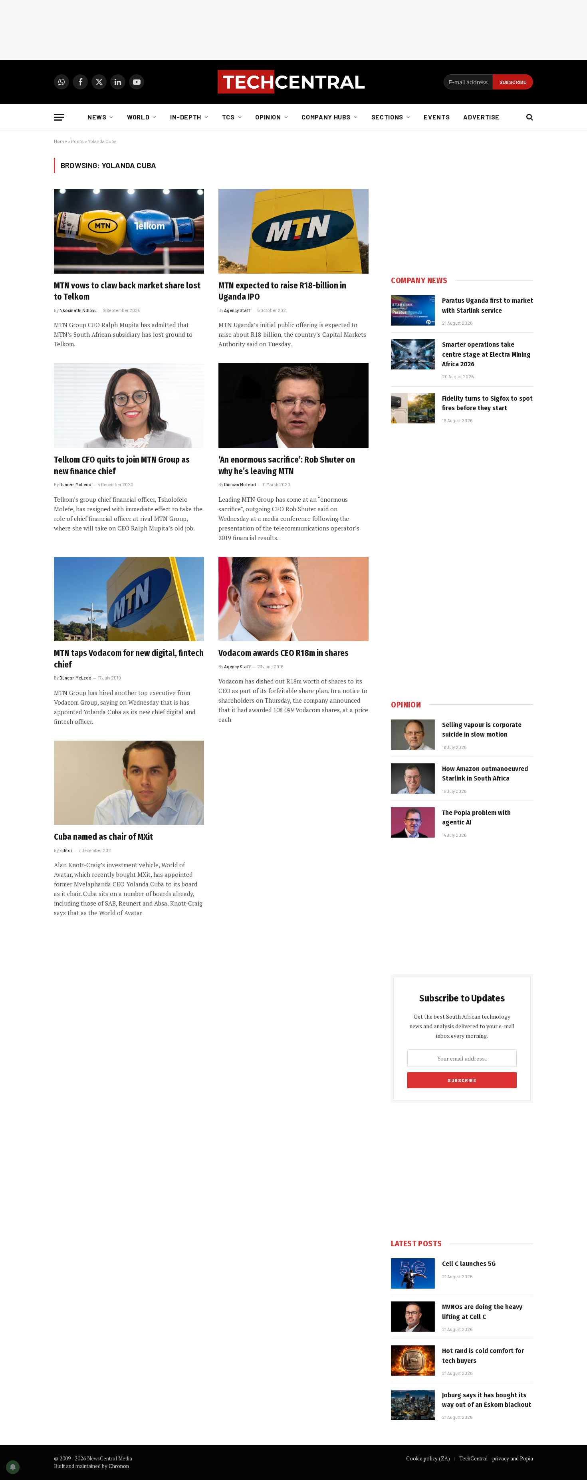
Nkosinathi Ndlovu (78, 310)
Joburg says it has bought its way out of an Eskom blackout (486, 1400)
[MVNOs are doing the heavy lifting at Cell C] (413, 1316)
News (97, 117)
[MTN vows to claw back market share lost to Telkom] (129, 231)
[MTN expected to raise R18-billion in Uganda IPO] (293, 231)
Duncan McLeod (75, 484)
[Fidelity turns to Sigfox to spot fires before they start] (413, 408)
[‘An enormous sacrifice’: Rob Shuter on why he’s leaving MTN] (293, 405)
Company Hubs (326, 117)
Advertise (481, 117)
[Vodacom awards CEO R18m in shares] (293, 599)
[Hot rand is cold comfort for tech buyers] (413, 1360)
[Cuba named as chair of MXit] (129, 783)
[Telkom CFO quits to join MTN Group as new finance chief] (129, 405)
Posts (77, 141)
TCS (228, 117)
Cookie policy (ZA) (428, 1458)
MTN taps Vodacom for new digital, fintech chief (129, 659)
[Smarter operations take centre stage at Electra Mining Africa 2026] (413, 354)
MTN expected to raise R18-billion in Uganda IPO (282, 291)
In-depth (185, 117)
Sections (387, 117)
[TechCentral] (293, 82)
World (138, 117)
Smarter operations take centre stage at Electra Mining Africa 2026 (486, 354)
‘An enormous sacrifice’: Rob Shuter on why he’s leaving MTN (286, 466)
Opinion (268, 117)
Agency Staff (237, 310)
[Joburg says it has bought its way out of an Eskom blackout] (413, 1405)
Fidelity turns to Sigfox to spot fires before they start (487, 403)
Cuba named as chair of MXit (103, 837)
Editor (65, 850)
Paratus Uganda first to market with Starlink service (487, 305)
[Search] (529, 117)
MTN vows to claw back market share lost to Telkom (127, 291)
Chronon (119, 1466)
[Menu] (59, 117)
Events (437, 117)
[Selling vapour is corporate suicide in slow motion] (413, 734)
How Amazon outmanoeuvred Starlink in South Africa (485, 774)
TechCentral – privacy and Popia (496, 1458)
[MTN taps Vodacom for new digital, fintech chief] (129, 599)
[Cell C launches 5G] (413, 1273)
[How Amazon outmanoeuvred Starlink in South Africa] (413, 778)
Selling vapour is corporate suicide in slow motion (482, 730)
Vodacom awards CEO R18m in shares (283, 653)
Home (60, 141)
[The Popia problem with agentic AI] (413, 822)
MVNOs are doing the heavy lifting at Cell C (482, 1312)
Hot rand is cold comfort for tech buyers (483, 1356)
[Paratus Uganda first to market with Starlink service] (413, 310)
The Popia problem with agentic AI (476, 817)
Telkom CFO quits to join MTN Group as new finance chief (122, 466)
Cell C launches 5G (469, 1263)
